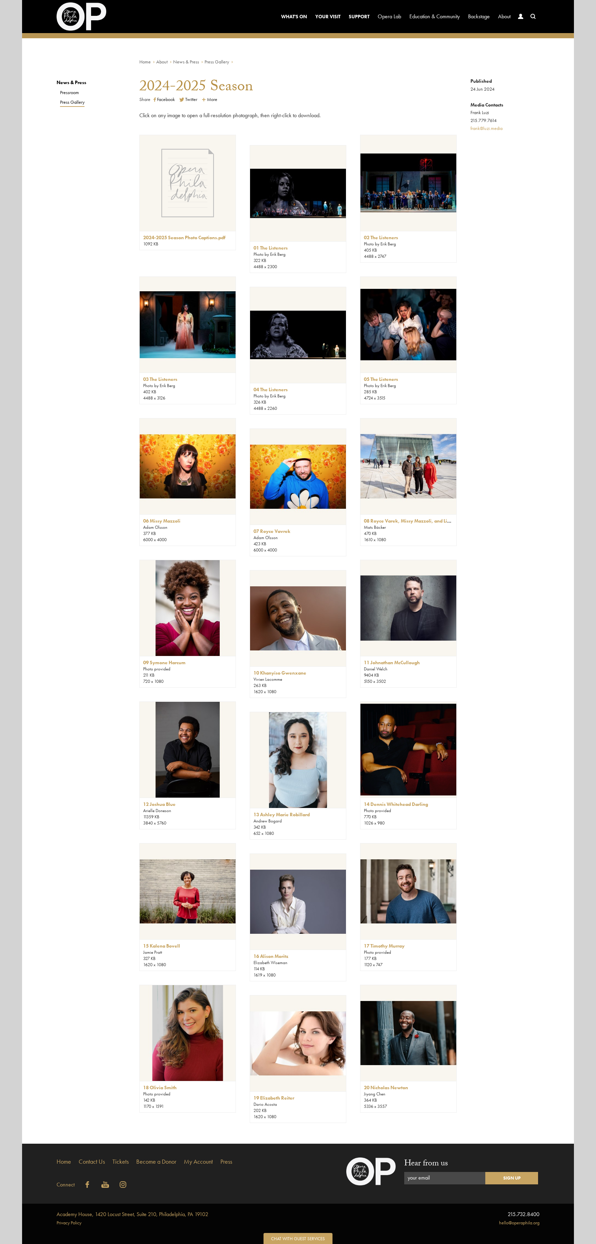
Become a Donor (156, 1161)
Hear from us (426, 1164)
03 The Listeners (160, 379)
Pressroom (69, 92)
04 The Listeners (271, 389)
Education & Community (434, 16)
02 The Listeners (381, 237)
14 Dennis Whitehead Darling (396, 804)
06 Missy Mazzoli (161, 521)
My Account (198, 1161)
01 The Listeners (271, 248)
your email (419, 1177)
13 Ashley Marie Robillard (282, 814)
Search (533, 16)
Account (521, 16)
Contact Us (92, 1161)
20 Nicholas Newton (386, 1087)
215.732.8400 (523, 1214)
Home (145, 62)
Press (226, 1161)
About (504, 16)
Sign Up (511, 1178)
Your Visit (327, 16)
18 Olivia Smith (160, 1087)
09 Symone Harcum (164, 662)
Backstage (479, 16)
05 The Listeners (381, 379)
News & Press (186, 62)
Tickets (120, 1161)
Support (359, 16)
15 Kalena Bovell (161, 946)
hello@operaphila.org (519, 1223)
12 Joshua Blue (159, 804)
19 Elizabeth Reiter (274, 1098)
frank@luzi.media (486, 128)
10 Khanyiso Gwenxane (280, 673)
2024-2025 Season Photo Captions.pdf (184, 237)
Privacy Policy (69, 1223)
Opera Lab (389, 16)
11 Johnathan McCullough (392, 662)
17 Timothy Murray (384, 946)
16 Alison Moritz (271, 956)
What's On (294, 16)
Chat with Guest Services (298, 1239)
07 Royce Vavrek (272, 531)
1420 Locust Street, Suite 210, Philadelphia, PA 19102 (132, 1214)
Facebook (87, 1185)
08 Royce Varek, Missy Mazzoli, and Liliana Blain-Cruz (422, 521)
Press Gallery (217, 62)
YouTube (105, 1185)
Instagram (123, 1185)
